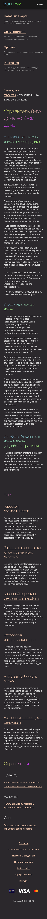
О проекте (23, 843)
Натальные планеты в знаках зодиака (22, 782)
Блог (8, 495)
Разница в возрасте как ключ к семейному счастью (23, 552)
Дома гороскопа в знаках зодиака (20, 825)
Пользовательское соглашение (23, 849)
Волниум (12, 4)
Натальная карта (16, 16)
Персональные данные (23, 856)
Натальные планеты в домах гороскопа (23, 786)
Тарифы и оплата (23, 874)
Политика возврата (23, 862)
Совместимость (15, 31)
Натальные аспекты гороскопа (19, 804)
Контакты (23, 881)
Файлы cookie (23, 868)
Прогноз (9, 47)
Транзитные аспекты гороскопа (19, 807)
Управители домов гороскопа (18, 829)
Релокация (11, 62)
